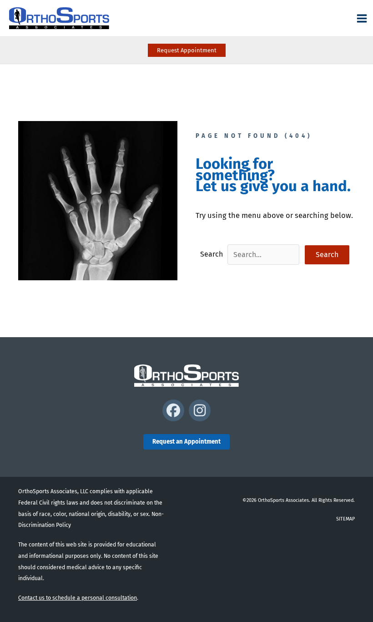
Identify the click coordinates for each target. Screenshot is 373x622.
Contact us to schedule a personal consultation (77, 597)
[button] (187, 50)
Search (211, 254)
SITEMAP (345, 519)
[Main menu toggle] (361, 18)
